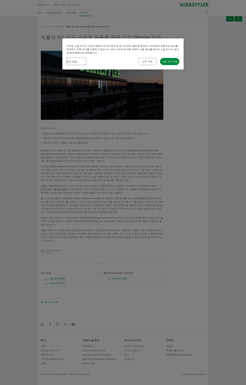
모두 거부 (147, 61)
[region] (123, 53)
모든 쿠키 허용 (169, 61)
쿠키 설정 (72, 61)
